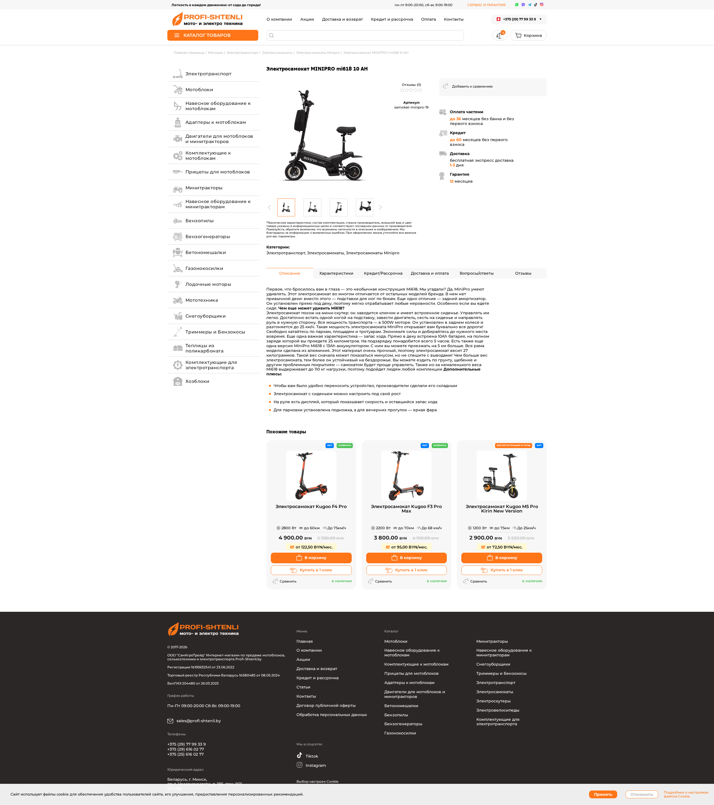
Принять (603, 794)
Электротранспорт (285, 252)
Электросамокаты (325, 252)
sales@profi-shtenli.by (198, 720)
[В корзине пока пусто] (528, 35)
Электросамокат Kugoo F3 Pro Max (406, 509)
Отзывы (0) (411, 85)
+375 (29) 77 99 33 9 (186, 744)
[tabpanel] (325, 136)
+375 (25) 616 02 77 (185, 754)
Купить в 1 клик (316, 569)
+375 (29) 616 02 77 (185, 749)
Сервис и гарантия (486, 5)
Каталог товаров (207, 35)
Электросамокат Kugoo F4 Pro (311, 506)
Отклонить (642, 794)
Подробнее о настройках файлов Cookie (686, 794)
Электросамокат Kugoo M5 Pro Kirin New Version (502, 509)
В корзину (316, 557)
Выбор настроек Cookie (317, 781)
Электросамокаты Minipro (372, 252)
